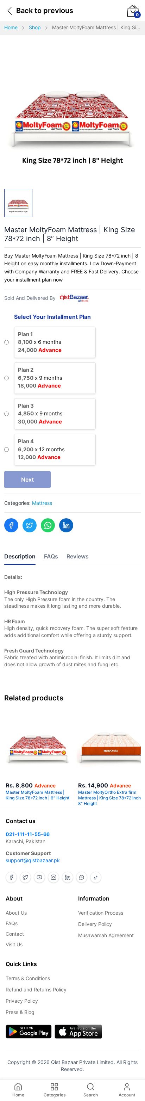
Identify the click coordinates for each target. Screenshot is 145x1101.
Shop (35, 27)
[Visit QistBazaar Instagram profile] (53, 877)
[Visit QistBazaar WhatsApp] (81, 877)
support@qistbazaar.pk (33, 860)
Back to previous (44, 10)
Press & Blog (20, 1012)
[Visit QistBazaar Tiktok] (95, 877)
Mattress (42, 503)
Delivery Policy (95, 924)
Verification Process (100, 913)
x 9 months (40, 377)
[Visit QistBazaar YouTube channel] (39, 877)
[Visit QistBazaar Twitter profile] (25, 877)
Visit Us (14, 944)
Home (11, 27)
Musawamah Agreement (106, 935)
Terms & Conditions (28, 978)
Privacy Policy (22, 1001)
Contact (15, 934)
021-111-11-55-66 (28, 834)
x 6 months (40, 342)
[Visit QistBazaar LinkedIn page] (67, 877)
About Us (16, 913)
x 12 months (41, 449)
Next (27, 479)
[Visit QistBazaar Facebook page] (11, 877)
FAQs (12, 923)
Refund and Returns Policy (36, 989)
